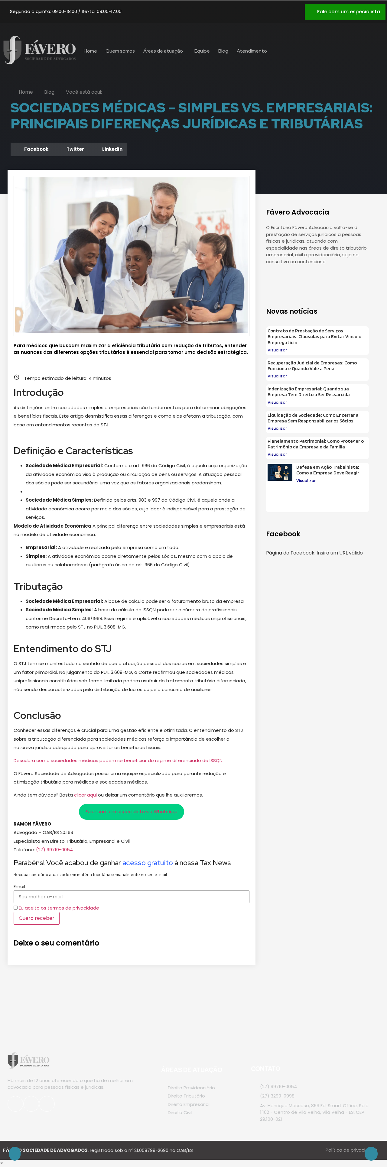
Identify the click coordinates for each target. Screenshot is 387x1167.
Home (90, 51)
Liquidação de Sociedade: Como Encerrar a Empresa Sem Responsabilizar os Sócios (313, 418)
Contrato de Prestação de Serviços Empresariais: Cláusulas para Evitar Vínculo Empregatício (314, 336)
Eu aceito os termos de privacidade (59, 908)
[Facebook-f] (287, 279)
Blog (223, 51)
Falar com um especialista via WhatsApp (131, 811)
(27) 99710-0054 (54, 849)
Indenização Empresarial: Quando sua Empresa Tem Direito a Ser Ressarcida (309, 391)
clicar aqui (85, 795)
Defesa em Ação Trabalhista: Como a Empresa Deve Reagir (327, 470)
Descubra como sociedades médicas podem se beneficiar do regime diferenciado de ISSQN (118, 760)
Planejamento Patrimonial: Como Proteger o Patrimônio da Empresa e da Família (316, 444)
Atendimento (252, 51)
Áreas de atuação (163, 51)
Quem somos (120, 51)
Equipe (202, 51)
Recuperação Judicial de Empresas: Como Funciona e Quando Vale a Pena (312, 365)
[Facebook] (276, 10)
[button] (32, 149)
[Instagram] (261, 10)
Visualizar (277, 350)
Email (19, 886)
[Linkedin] (291, 10)
